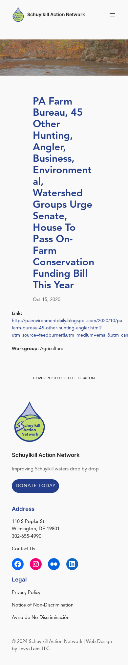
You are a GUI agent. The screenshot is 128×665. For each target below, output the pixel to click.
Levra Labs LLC (34, 649)
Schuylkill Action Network (56, 14)
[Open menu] (112, 15)
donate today (35, 486)
